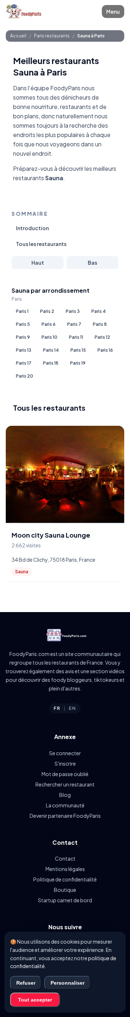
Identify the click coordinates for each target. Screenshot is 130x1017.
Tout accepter (35, 1000)
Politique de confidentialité (65, 879)
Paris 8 (100, 324)
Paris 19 (78, 363)
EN (72, 708)
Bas (92, 262)
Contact (65, 858)
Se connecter (65, 753)
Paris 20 (24, 376)
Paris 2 (47, 311)
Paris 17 (23, 363)
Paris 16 (105, 350)
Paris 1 (22, 311)
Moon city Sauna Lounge (51, 535)
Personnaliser (67, 983)
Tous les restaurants (41, 244)
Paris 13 (23, 350)
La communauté (65, 805)
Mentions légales (65, 869)
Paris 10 (49, 337)
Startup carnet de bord (65, 900)
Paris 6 (49, 324)
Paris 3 (73, 311)
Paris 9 (23, 337)
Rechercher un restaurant (65, 784)
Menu (113, 11)
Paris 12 (102, 337)
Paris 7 (74, 324)
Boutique (65, 889)
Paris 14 (51, 350)
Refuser (25, 983)
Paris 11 (76, 337)
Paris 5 (23, 324)
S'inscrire (65, 763)
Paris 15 (78, 350)
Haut (37, 262)
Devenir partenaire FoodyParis (65, 815)
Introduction (32, 228)
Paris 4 (98, 311)
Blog (65, 795)
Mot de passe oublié (65, 774)
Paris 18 (50, 363)
